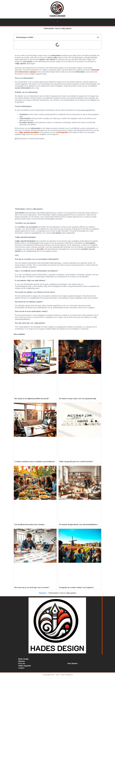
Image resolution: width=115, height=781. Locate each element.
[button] (57, 21)
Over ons (21, 663)
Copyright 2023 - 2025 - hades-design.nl (57, 675)
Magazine (42, 593)
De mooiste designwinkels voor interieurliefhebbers (78, 524)
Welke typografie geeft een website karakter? (76, 461)
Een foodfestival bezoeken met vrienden (29, 524)
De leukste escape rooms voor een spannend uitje (77, 398)
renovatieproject (62, 132)
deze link (40, 249)
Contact (21, 668)
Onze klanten (72, 663)
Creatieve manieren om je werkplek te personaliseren (34, 461)
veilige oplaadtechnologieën (28, 132)
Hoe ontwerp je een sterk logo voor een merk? (31, 587)
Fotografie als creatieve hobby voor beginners (76, 587)
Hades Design (23, 659)
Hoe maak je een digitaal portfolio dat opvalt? (31, 398)
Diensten (21, 661)
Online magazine (24, 666)
